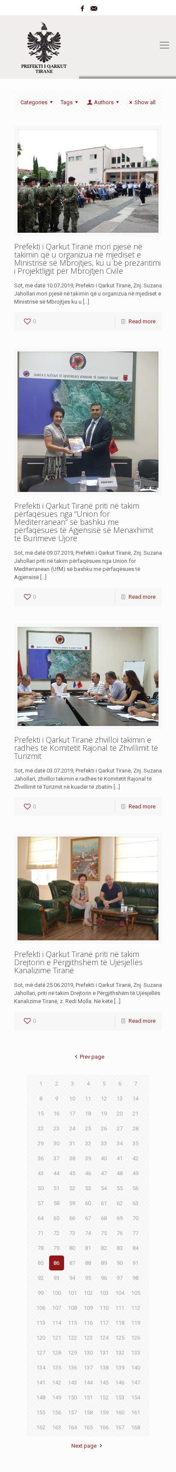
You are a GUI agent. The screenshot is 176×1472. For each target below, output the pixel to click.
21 (135, 1113)
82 (104, 1248)
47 (104, 1173)
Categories (34, 102)
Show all (145, 102)
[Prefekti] (88, 45)
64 (41, 1218)
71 (41, 1233)
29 (41, 1143)
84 (135, 1248)
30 (56, 1143)
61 (104, 1203)
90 (120, 1263)
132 (119, 1352)
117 (104, 1323)
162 (40, 1427)
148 (40, 1397)
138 (104, 1367)
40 (104, 1158)
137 (88, 1367)
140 (135, 1367)
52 (72, 1188)
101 (72, 1293)
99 (41, 1293)
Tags (67, 102)
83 (120, 1248)
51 (56, 1188)
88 (88, 1263)
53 (88, 1188)
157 (72, 1412)
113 (40, 1323)
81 (88, 1248)
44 (56, 1173)
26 (104, 1128)
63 (135, 1203)
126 (135, 1337)
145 (104, 1382)
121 (56, 1337)
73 (72, 1233)
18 (88, 1113)
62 (120, 1203)
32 (88, 1143)
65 (56, 1218)
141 (40, 1382)
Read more (142, 321)
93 (56, 1278)
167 (119, 1427)
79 (56, 1248)
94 (72, 1278)
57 (41, 1203)
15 (41, 1113)
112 (135, 1308)
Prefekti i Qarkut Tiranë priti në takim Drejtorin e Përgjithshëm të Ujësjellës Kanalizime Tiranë (78, 962)
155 (40, 1412)
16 (56, 1113)
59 (72, 1203)
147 (135, 1382)
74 (88, 1233)
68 (104, 1218)
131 (104, 1352)
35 (135, 1143)
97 (120, 1278)
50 (41, 1188)
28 (135, 1128)
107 (56, 1308)
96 (104, 1278)
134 (40, 1367)
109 (88, 1308)
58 (56, 1203)
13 (120, 1098)
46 (88, 1173)
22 (41, 1128)
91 (135, 1263)
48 (120, 1173)
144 (88, 1382)
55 (120, 1188)
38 (72, 1158)
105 (135, 1293)
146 (119, 1382)
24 (72, 1128)
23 (56, 1128)
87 (72, 1263)
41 (120, 1158)
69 (120, 1218)
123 (88, 1337)
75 (104, 1233)
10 (72, 1098)
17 (72, 1113)
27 (120, 1128)
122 (72, 1337)
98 (135, 1278)
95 (88, 1278)
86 (56, 1263)
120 (40, 1337)
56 (135, 1188)
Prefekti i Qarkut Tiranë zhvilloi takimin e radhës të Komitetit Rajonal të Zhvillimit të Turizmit (86, 748)
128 (56, 1352)
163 (56, 1427)
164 (72, 1427)
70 (135, 1218)
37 (56, 1158)
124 (104, 1337)
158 (88, 1412)
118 (119, 1323)
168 (135, 1427)
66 (72, 1218)
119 (135, 1323)
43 (41, 1173)
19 (104, 1113)
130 (88, 1352)
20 (120, 1113)
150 (72, 1397)
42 (135, 1158)
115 (72, 1323)
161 (135, 1412)
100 (56, 1293)
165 (88, 1427)
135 (56, 1367)
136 (72, 1367)
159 (104, 1412)
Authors (104, 102)
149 (56, 1397)
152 (104, 1397)
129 (72, 1352)
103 (104, 1293)
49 (135, 1173)
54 (104, 1188)
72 (56, 1233)
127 (40, 1352)
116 (88, 1323)
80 (72, 1248)
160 (119, 1412)
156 (56, 1412)
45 (72, 1173)
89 (104, 1263)
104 (119, 1293)
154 (135, 1397)
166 (104, 1427)
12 (104, 1098)
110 (104, 1308)
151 (88, 1397)
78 (41, 1248)
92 (41, 1278)
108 (72, 1308)
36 (41, 1158)
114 (56, 1323)
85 (41, 1263)
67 (88, 1218)
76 (120, 1233)
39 (88, 1158)
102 (88, 1293)
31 (72, 1143)
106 (40, 1308)
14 (135, 1098)
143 (72, 1382)
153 (119, 1397)
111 (119, 1308)
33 (104, 1143)
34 (120, 1143)
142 (56, 1382)
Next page (84, 1446)
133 (135, 1352)
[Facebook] (82, 8)
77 (135, 1233)
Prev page (92, 1057)
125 (119, 1337)
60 (88, 1203)
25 (88, 1128)
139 (119, 1367)
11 (88, 1098)
